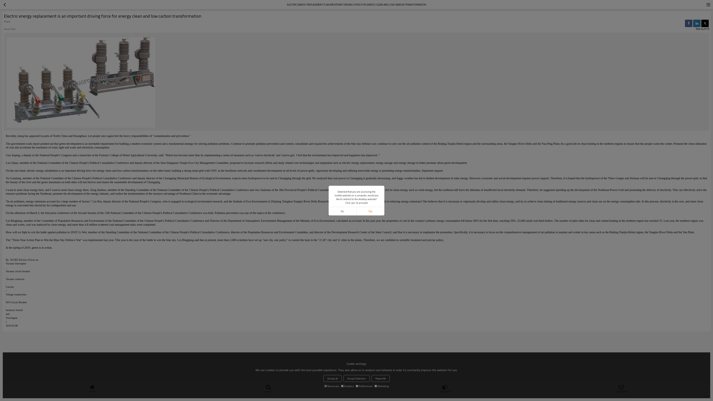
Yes (370, 211)
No (342, 211)
